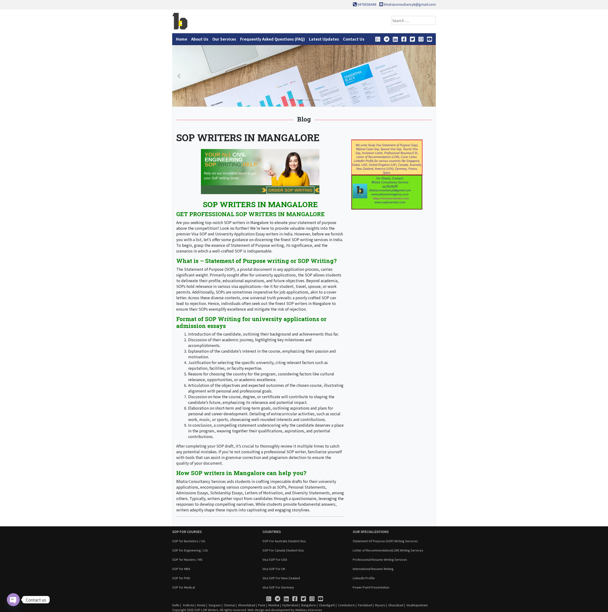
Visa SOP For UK (273, 568)
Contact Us (353, 39)
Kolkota (188, 605)
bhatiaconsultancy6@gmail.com (410, 4)
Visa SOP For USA (274, 559)
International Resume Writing (373, 568)
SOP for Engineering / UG (190, 550)
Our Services (224, 39)
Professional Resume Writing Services (380, 559)
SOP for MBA (181, 568)
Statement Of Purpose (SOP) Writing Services (385, 541)
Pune (261, 605)
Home (181, 39)
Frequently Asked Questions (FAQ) (272, 39)
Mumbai (273, 605)
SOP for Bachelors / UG (188, 541)
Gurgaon (215, 605)
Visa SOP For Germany (278, 587)
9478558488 (366, 4)
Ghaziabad (395, 605)
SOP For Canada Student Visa (283, 550)
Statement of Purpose (235, 261)
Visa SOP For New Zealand (281, 578)
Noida (201, 605)
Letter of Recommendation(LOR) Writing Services (388, 550)
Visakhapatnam (417, 605)
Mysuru (380, 605)
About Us (199, 39)
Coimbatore (346, 605)
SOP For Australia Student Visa (284, 541)
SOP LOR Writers (206, 609)
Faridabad (365, 605)
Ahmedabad (246, 605)
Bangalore (308, 605)
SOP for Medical (183, 587)
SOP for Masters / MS (187, 559)
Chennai (229, 605)
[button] (178, 76)
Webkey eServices (308, 609)
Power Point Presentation (371, 587)
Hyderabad (290, 605)
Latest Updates (324, 39)
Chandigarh (327, 605)
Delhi (175, 605)
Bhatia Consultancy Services (201, 481)
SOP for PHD (181, 578)
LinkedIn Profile (364, 578)
